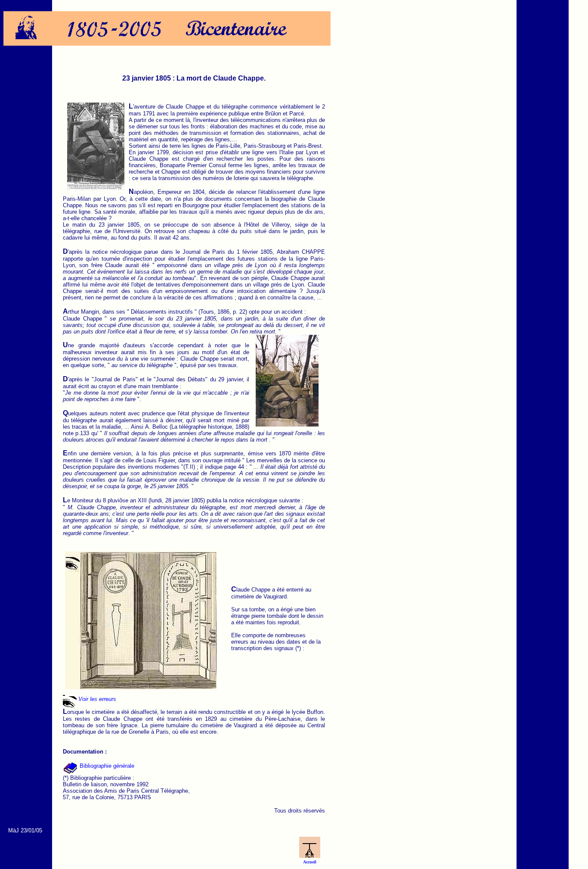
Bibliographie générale (106, 766)
